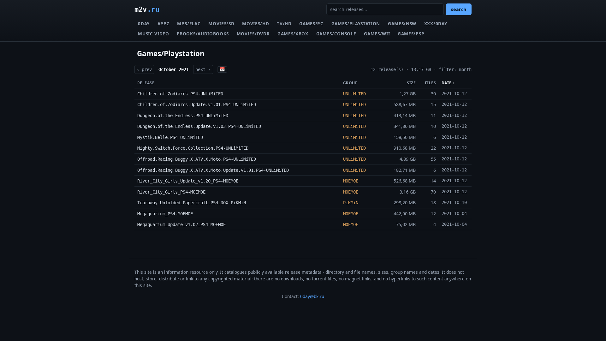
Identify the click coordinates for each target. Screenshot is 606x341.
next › (203, 69)
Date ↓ (448, 83)
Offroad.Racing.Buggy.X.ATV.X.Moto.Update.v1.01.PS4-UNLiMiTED (213, 170)
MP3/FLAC (188, 24)
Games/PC (311, 24)
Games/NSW (402, 24)
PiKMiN (350, 202)
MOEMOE (350, 180)
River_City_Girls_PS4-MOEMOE (171, 191)
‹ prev (144, 69)
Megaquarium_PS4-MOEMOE (165, 213)
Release (145, 83)
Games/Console (336, 34)
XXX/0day (435, 24)
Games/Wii (377, 34)
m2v (146, 9)
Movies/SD (221, 24)
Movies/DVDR (253, 34)
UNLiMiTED (354, 93)
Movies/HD (255, 24)
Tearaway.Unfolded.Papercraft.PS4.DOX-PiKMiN (191, 202)
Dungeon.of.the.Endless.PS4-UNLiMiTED (182, 115)
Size (411, 83)
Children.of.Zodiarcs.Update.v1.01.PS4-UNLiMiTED (196, 104)
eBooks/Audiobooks (203, 34)
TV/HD (284, 24)
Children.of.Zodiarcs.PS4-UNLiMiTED (180, 93)
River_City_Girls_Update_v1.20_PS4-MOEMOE (187, 180)
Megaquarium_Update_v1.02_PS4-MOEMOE (181, 224)
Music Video (153, 34)
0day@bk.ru (312, 296)
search (458, 9)
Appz (163, 24)
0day (144, 24)
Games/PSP (411, 34)
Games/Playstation (355, 24)
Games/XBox (292, 34)
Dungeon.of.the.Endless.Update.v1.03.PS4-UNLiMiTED (199, 126)
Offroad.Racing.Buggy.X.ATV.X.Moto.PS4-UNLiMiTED (196, 159)
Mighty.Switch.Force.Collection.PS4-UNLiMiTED (192, 148)
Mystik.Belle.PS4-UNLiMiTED (170, 137)
